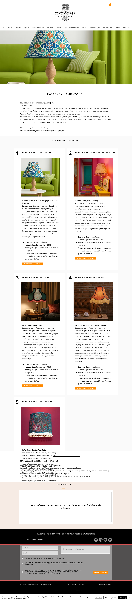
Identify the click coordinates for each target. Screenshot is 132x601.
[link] (110, 4)
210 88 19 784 (72, 584)
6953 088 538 (81, 584)
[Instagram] (101, 540)
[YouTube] (105, 540)
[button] (19, 28)
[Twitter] (110, 540)
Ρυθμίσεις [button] (98, 598)
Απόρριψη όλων (110, 598)
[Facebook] (96, 540)
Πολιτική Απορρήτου (19, 599)
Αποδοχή (123, 598)
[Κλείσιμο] (130, 597)
